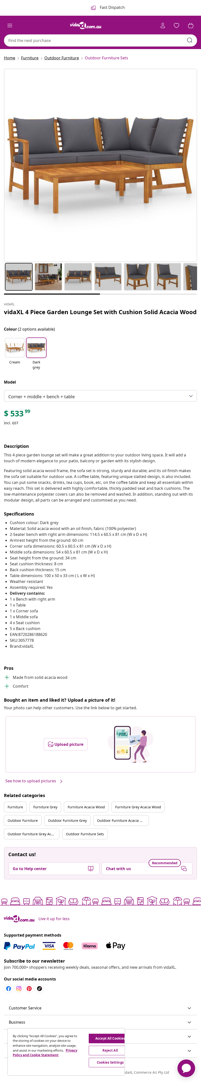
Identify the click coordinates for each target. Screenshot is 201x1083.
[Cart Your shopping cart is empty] (191, 25)
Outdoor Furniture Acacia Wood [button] (123, 820)
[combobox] (100, 40)
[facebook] (8, 988)
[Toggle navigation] (10, 25)
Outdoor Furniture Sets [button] (85, 834)
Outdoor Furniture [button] (23, 820)
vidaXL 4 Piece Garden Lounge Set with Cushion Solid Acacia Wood (100, 312)
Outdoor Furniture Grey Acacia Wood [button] (33, 834)
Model (10, 382)
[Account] (162, 25)
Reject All (110, 1050)
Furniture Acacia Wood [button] (86, 807)
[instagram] (18, 988)
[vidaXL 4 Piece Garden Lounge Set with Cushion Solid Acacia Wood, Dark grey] (100, 165)
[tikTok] (39, 988)
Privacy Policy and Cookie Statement (45, 1052)
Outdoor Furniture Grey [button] (67, 820)
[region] (66, 1052)
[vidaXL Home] (86, 25)
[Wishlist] (176, 25)
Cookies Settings (110, 1062)
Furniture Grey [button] (45, 807)
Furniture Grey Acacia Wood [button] (138, 807)
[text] (17, 415)
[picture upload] (130, 744)
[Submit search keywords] (190, 40)
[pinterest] (29, 988)
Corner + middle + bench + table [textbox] (41, 397)
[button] (15, 354)
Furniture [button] (15, 807)
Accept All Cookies (110, 1038)
